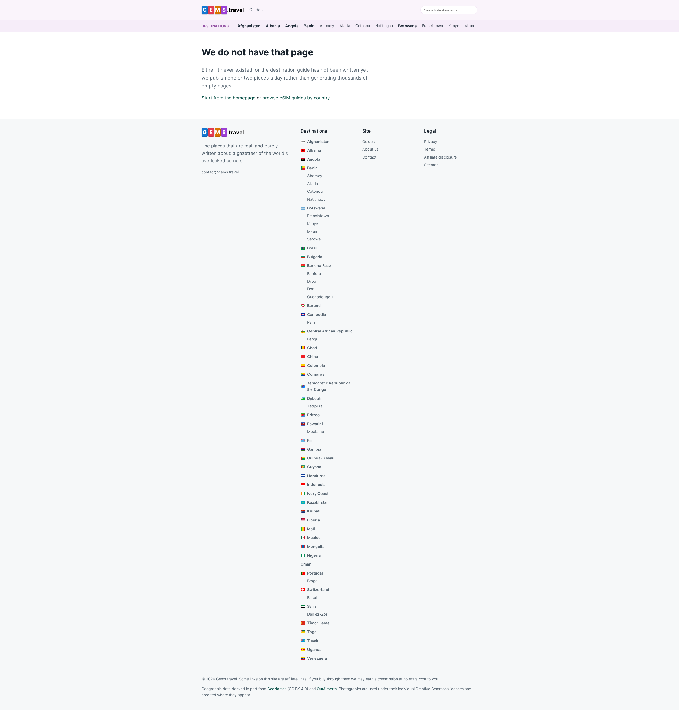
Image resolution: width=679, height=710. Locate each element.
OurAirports (327, 688)
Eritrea (313, 415)
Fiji (309, 440)
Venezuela (317, 658)
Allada (345, 26)
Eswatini (315, 424)
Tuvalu (313, 640)
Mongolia (315, 546)
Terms (429, 149)
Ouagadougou (320, 297)
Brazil (312, 248)
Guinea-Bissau (320, 458)
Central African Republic (329, 331)
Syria (311, 606)
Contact (369, 157)
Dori (310, 289)
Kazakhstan (318, 502)
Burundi (314, 305)
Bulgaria (314, 257)
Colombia (316, 365)
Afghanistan (248, 26)
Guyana (314, 466)
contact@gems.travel (220, 172)
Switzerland (318, 589)
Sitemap (431, 165)
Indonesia (316, 484)
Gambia (314, 449)
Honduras (316, 476)
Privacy (430, 141)
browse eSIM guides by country (295, 97)
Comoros (315, 374)
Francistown (432, 26)
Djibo (311, 281)
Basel (312, 597)
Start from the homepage (228, 97)
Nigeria (314, 555)
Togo (312, 631)
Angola (291, 26)
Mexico (314, 537)
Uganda (314, 649)
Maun (469, 26)
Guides (256, 9)
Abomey (327, 26)
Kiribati (313, 511)
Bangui (313, 339)
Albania (273, 26)
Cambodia (316, 314)
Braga (312, 580)
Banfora (314, 273)
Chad (312, 347)
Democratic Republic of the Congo (328, 386)
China (312, 356)
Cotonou (362, 26)
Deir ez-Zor (317, 614)
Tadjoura (315, 406)
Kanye (453, 26)
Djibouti (314, 398)
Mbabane (315, 431)
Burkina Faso (319, 265)
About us (370, 149)
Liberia (313, 520)
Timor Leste (318, 623)
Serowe (314, 239)
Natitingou (384, 26)
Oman (306, 564)
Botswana (407, 26)
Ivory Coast (317, 493)
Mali (311, 529)
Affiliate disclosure (440, 157)
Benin (309, 26)
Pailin (311, 322)
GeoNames (276, 688)
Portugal (315, 573)
